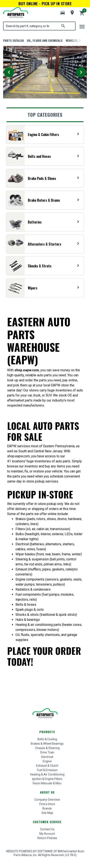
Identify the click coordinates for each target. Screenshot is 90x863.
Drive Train (47, 752)
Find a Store (47, 804)
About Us (47, 792)
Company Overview (47, 799)
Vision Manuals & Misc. (47, 783)
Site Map (47, 813)
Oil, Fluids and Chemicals (45, 40)
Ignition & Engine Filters (47, 779)
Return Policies (47, 838)
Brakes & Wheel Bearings (47, 743)
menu (82, 26)
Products (47, 732)
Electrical (47, 756)
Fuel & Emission (47, 770)
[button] (62, 12)
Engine (47, 761)
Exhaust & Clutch (47, 765)
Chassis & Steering (47, 748)
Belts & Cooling (47, 739)
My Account (47, 833)
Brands (47, 808)
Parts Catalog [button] (13, 40)
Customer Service (47, 822)
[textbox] (27, 26)
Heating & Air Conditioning (47, 774)
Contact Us (47, 829)
